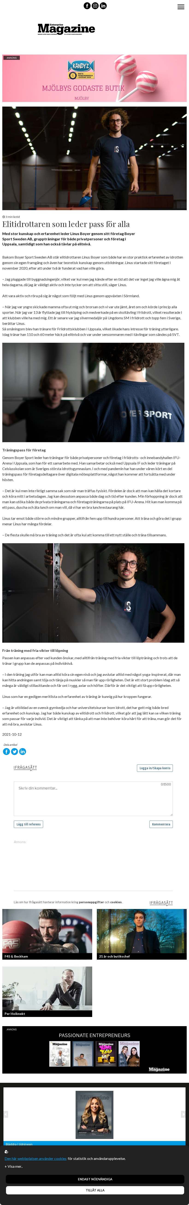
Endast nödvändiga (95, 1179)
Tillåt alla (95, 1190)
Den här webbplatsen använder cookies (36, 1158)
